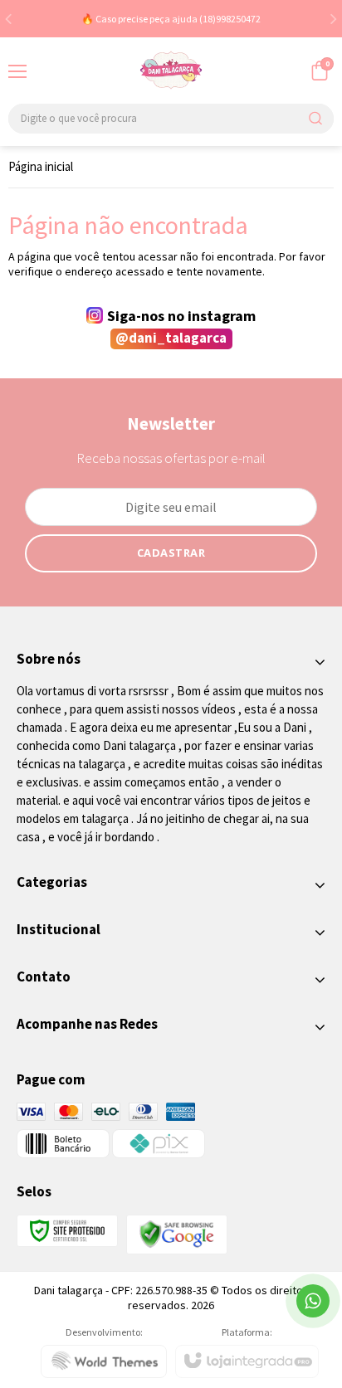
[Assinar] (171, 553)
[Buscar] (315, 119)
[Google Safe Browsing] (176, 1232)
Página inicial (40, 166)
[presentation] (8, 18)
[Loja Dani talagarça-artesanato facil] (170, 70)
